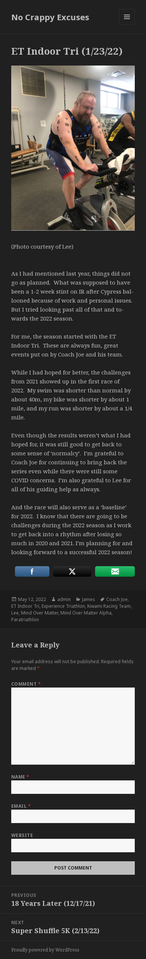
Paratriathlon (25, 619)
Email (21, 806)
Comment (26, 684)
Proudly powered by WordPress (45, 950)
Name (20, 777)
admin (64, 599)
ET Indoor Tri (25, 606)
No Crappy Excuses (50, 16)
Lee (15, 613)
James (88, 599)
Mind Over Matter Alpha (86, 613)
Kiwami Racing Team (109, 606)
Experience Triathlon (63, 606)
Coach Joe (117, 599)
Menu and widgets (127, 24)
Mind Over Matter (39, 613)
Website (22, 835)
